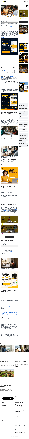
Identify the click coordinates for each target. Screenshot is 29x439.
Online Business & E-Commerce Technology (23, 140)
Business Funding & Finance (22, 126)
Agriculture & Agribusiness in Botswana (22, 120)
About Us (3, 403)
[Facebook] (12, 436)
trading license (11, 251)
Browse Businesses (4, 405)
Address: (16, 424)
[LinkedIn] (17, 436)
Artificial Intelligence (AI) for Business (22, 122)
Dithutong (4, 307)
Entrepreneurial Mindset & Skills (23, 135)
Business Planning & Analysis (22, 129)
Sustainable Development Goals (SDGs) (7, 26)
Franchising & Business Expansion (18, 412)
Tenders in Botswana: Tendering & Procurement (23, 146)
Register (27, 1)
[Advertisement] (9, 60)
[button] (15, 19)
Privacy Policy (3, 421)
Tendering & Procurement (17, 416)
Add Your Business (3, 406)
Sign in (25, 1)
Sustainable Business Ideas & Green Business (7, 15)
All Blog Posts (16, 404)
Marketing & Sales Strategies (22, 138)
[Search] (27, 6)
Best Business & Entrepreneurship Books (23, 125)
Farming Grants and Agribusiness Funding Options (23, 111)
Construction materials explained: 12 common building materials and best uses (23, 106)
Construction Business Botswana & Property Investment (23, 133)
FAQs (2, 420)
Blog (2, 404)
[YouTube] (15, 436)
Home (15, 432)
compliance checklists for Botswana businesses (9, 88)
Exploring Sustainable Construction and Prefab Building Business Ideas (23, 114)
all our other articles (12, 307)
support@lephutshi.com (18, 423)
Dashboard (16, 396)
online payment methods (8, 198)
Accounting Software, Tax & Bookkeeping (22, 118)
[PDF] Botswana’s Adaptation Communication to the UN (9, 314)
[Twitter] (13, 436)
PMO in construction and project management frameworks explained (23, 109)
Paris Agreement (6, 70)
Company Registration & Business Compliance (23, 131)
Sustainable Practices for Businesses (20, 361)
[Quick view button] (15, 224)
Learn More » (1, 367)
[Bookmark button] (16, 224)
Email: (15, 423)
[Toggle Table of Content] (16, 21)
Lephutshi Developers (8, 306)
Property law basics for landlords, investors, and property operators (23, 103)
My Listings (16, 397)
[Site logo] (4, 1)
